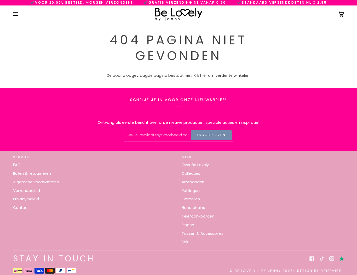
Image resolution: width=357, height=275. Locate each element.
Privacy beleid (26, 199)
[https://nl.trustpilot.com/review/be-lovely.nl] (341, 258)
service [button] (22, 157)
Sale (185, 241)
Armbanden (193, 182)
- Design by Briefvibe (317, 270)
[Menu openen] (21, 14)
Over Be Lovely (195, 164)
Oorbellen (191, 199)
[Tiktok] (321, 258)
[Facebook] (311, 258)
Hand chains (193, 207)
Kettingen (191, 190)
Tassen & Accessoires (202, 233)
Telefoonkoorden (198, 216)
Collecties (191, 173)
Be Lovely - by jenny (258, 270)
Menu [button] (187, 157)
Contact (21, 207)
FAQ (17, 164)
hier (203, 75)
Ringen (188, 224)
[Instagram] (331, 258)
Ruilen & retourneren (32, 173)
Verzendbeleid (26, 190)
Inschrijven (211, 135)
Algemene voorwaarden (36, 182)
